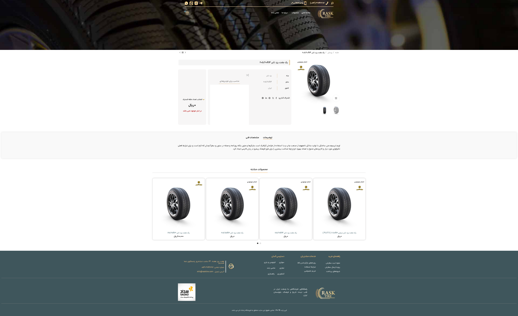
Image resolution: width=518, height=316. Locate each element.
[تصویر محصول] (339, 204)
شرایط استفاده (310, 267)
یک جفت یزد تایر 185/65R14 (286, 233)
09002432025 (297, 3)
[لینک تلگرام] (263, 98)
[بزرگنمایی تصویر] (336, 98)
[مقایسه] (247, 75)
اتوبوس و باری (270, 262)
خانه (337, 52)
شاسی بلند (271, 268)
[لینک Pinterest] (269, 98)
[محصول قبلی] (185, 52)
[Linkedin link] (266, 98)
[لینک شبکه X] (273, 98)
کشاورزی (280, 274)
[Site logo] (325, 12)
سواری (281, 262)
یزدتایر (329, 52)
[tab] (267, 137)
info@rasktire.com (205, 271)
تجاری (282, 268)
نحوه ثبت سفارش (333, 263)
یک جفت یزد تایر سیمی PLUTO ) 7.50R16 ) (339, 233)
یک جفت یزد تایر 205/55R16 (232, 233)
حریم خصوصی (310, 271)
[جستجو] (332, 3)
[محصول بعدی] (180, 52)
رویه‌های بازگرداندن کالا (307, 263)
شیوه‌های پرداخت (333, 271)
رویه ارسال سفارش (332, 267)
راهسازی (271, 274)
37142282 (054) (317, 3)
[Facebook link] (276, 98)
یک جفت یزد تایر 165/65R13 (179, 233)
